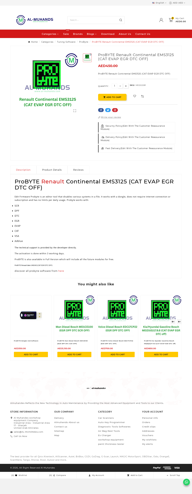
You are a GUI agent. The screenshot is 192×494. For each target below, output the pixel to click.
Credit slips (149, 426)
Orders (146, 422)
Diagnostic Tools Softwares (114, 426)
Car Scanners (106, 418)
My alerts (147, 444)
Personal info (150, 418)
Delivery (59, 418)
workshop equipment (111, 439)
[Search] (120, 20)
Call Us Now (20, 436)
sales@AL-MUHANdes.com (28, 432)
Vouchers (147, 435)
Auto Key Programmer (111, 422)
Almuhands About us (66, 422)
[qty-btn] (125, 85)
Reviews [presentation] (78, 170)
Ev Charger (104, 435)
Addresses (148, 431)
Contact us (60, 426)
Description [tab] (23, 170)
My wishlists (149, 439)
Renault (52, 181)
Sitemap (59, 431)
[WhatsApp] (186, 482)
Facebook (101, 110)
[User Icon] (164, 20)
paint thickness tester (111, 444)
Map (56, 435)
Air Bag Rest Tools (109, 431)
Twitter (108, 110)
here (61, 271)
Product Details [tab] (52, 170)
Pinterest (115, 110)
